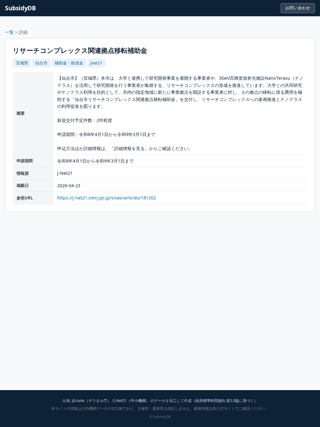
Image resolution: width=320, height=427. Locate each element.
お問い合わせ (297, 8)
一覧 (9, 32)
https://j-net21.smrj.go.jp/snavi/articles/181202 (106, 198)
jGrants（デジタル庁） (91, 400)
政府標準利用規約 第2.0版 (217, 400)
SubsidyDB (20, 8)
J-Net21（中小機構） (131, 400)
